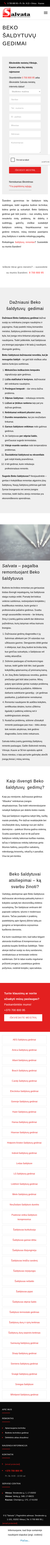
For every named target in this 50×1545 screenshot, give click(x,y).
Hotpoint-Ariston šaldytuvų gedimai (24, 1143)
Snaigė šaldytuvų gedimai (24, 1374)
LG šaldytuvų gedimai (24, 1174)
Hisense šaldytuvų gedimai (24, 1132)
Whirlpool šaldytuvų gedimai (24, 1394)
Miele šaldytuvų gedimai (24, 1194)
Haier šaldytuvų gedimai (24, 1112)
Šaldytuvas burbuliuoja (24, 1230)
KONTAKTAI (7, 1454)
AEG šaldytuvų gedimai (24, 1039)
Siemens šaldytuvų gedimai (24, 1364)
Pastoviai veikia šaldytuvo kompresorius (24, 1217)
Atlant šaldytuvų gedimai (24, 1060)
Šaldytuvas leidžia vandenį (24, 1260)
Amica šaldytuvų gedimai (24, 1050)
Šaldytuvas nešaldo (24, 1281)
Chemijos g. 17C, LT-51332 (21, 1500)
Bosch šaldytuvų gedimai (24, 1070)
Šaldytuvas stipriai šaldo (24, 1302)
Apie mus (7, 1409)
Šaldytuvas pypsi (24, 1291)
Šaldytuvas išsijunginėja (24, 1250)
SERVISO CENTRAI (11, 1483)
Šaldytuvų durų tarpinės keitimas (24, 1333)
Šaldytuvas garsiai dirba (24, 1240)
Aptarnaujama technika (15, 1428)
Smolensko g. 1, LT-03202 (20, 1493)
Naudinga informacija (14, 1445)
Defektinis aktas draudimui (16, 1437)
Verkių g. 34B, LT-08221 (19, 1496)
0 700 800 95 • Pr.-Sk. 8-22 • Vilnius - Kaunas (26, 3)
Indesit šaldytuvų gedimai (24, 1153)
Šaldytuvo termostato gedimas (24, 1312)
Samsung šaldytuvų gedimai (24, 1343)
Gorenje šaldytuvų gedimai (24, 1101)
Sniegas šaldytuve (24, 1384)
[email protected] (9, 1523)
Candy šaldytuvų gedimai (24, 1081)
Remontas (7, 1418)
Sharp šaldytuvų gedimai (24, 1353)
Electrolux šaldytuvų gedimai (24, 1091)
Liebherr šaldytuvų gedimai (24, 1184)
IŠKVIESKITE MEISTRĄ (23, 1017)
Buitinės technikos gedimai (16, 1433)
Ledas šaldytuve (24, 1163)
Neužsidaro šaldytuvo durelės (24, 1204)
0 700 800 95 (28, 77)
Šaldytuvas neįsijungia (24, 1271)
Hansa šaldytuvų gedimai (24, 1122)
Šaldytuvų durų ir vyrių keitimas (24, 1322)
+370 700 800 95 (13, 1470)
